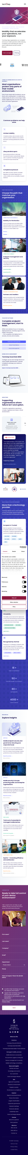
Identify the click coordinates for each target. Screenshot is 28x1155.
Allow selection (14, 602)
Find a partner (14, 1122)
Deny (14, 606)
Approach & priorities (14, 1082)
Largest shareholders (14, 1100)
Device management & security (14, 1060)
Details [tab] (14, 551)
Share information (14, 1098)
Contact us (14, 1133)
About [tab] (23, 551)
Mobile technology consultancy (14, 1063)
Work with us (14, 1130)
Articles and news (14, 1068)
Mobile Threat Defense (14, 345)
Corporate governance (14, 1103)
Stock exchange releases (14, 1076)
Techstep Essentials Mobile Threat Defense (14, 1048)
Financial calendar (14, 1109)
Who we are (14, 1127)
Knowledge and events (14, 1071)
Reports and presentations (14, 1095)
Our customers (14, 1073)
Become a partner (14, 1119)
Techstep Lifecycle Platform (14, 1043)
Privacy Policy (6, 1002)
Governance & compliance (14, 1090)
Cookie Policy (14, 1149)
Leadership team (14, 1111)
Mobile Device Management (14, 341)
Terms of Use (14, 1143)
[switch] (24, 582)
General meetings (14, 1106)
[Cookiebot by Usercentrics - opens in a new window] (20, 547)
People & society (14, 1087)
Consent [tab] (5, 551)
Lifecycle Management (14, 348)
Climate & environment (14, 1084)
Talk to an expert (7, 53)
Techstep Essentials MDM (14, 1046)
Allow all (14, 598)
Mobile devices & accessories (14, 1055)
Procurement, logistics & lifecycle (14, 1057)
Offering (16, 53)
